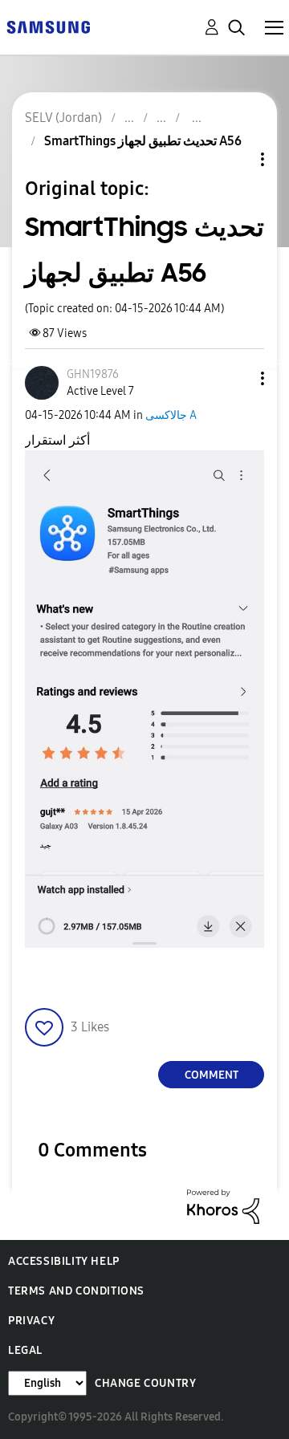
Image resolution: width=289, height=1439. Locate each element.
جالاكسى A (171, 415)
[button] (236, 378)
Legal (25, 1350)
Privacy (31, 1320)
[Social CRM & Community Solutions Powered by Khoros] (223, 1205)
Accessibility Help (64, 1261)
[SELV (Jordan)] (48, 26)
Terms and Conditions (76, 1291)
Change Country (145, 1383)
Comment (211, 1075)
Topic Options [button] (235, 159)
